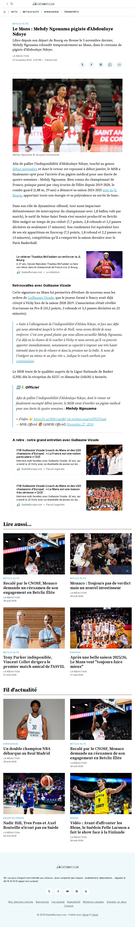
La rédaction (21, 56)
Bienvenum (42, 901)
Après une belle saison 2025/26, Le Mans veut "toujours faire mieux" (98, 662)
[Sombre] (8, 3)
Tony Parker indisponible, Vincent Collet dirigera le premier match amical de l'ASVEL (34, 662)
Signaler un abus (117, 901)
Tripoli (94, 914)
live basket (58, 901)
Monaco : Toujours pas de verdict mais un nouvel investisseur (100, 585)
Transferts (71, 12)
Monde (74, 818)
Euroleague (51, 12)
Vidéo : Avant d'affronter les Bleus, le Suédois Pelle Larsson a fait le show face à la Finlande (100, 828)
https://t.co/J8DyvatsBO (50, 419)
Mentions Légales (93, 901)
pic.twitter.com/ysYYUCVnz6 (86, 419)
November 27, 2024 (80, 425)
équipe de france (13, 818)
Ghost (85, 914)
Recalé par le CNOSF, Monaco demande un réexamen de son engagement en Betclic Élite (30, 588)
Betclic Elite (31, 12)
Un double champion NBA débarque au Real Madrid (27, 751)
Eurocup (75, 652)
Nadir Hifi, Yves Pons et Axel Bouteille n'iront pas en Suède (30, 825)
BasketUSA (73, 901)
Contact (68, 905)
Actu (14, 12)
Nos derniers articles (20, 901)
